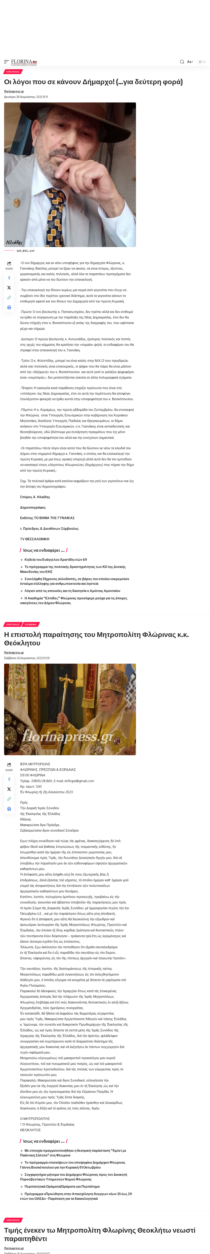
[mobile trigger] (7, 61)
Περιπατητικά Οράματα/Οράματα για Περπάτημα (62, 1186)
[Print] (9, 307)
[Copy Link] (9, 297)
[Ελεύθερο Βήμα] (24, 61)
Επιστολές (13, 71)
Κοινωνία (31, 624)
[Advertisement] (105, 28)
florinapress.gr (14, 91)
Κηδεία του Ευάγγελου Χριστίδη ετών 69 (56, 559)
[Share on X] (9, 288)
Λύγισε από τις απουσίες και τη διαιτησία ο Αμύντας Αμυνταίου (72, 591)
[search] (182, 61)
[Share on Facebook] (9, 278)
